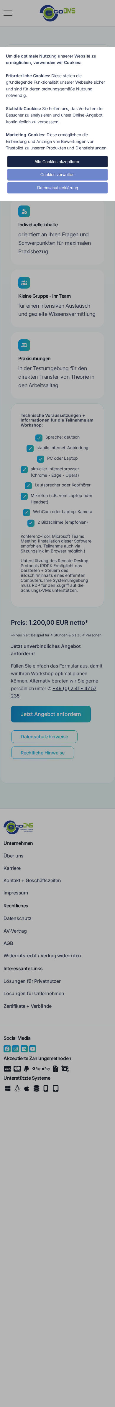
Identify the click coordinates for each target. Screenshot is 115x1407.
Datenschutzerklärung (57, 188)
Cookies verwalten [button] (57, 174)
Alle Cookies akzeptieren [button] (57, 161)
